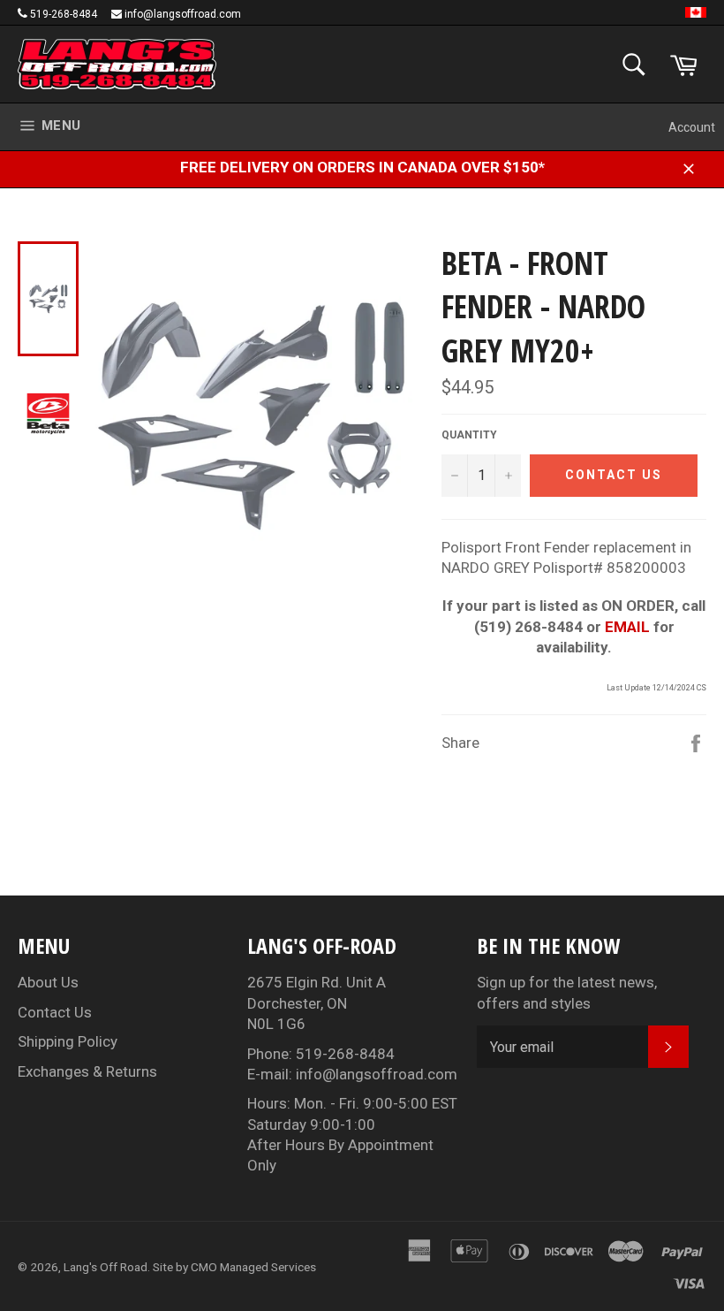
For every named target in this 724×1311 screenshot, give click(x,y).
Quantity (469, 435)
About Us (48, 982)
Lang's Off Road (105, 1267)
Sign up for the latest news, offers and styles (567, 992)
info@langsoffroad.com (182, 14)
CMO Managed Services (253, 1267)
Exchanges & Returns (87, 1071)
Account (691, 127)
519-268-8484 (63, 14)
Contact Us (55, 1012)
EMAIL (627, 627)
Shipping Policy (67, 1041)
